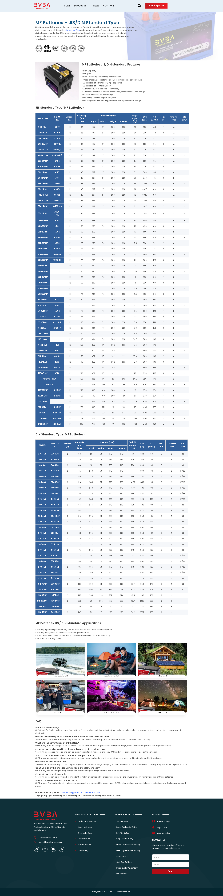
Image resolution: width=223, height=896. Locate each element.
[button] (139, 6)
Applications (76, 792)
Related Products (92, 792)
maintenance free (71, 30)
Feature (65, 792)
